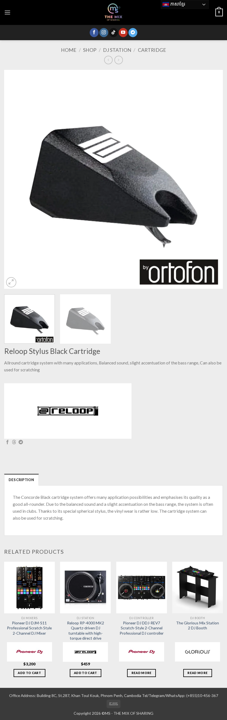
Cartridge (152, 50)
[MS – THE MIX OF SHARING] (113, 12)
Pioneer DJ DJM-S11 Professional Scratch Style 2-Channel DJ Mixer (29, 628)
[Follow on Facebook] (94, 32)
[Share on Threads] (14, 442)
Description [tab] (21, 480)
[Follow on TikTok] (113, 32)
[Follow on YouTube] (123, 32)
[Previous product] (118, 60)
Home (68, 50)
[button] (7, 12)
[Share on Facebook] (7, 442)
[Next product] (108, 60)
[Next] (211, 179)
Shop (89, 50)
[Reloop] (67, 411)
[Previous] (15, 179)
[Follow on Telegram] (132, 32)
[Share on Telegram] (21, 442)
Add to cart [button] (29, 673)
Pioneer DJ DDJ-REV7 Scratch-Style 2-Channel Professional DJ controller (142, 628)
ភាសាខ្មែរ (177, 4)
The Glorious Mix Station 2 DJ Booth (197, 625)
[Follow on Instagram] (103, 32)
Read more (141, 673)
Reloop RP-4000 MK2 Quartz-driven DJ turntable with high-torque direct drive (85, 630)
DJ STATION (117, 50)
